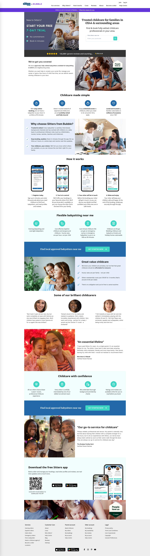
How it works (77, 6)
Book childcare (69, 528)
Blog (46, 538)
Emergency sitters (30, 535)
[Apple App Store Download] (60, 549)
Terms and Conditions (111, 530)
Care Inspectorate (110, 533)
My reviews (88, 533)
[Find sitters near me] (115, 38)
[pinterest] (91, 550)
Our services (55, 6)
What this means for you (86, 10)
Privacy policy (109, 528)
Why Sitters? (66, 6)
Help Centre (123, 6)
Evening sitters (29, 528)
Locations (27, 545)
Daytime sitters (29, 530)
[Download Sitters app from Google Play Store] (71, 485)
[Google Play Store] (73, 549)
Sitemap (47, 543)
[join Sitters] (51, 31)
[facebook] (84, 550)
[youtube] (95, 550)
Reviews (94, 6)
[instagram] (88, 550)
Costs (86, 6)
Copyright (108, 535)
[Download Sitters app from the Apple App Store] (57, 485)
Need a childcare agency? (32, 540)
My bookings (68, 533)
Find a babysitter (30, 538)
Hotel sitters (28, 533)
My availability (89, 530)
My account (68, 535)
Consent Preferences (111, 538)
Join (120, 2)
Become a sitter (111, 6)
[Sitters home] (27, 4)
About (101, 6)
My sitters (68, 530)
